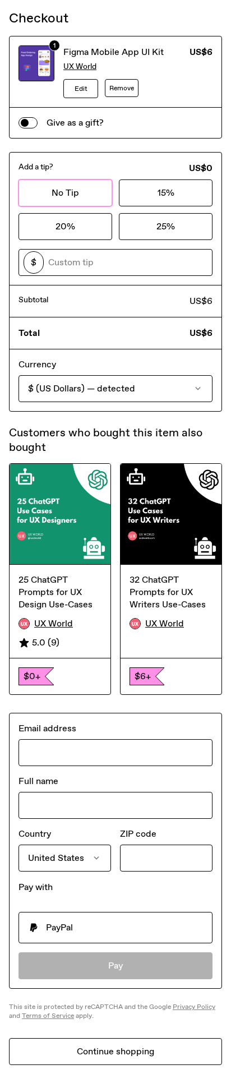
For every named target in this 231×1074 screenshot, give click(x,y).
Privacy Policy (194, 1007)
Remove (121, 88)
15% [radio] (166, 192)
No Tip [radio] (65, 192)
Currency (37, 364)
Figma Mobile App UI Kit (113, 52)
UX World (79, 66)
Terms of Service (48, 1016)
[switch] (28, 122)
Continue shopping (115, 1051)
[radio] (115, 927)
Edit (81, 89)
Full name (38, 781)
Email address (47, 728)
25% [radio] (165, 226)
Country (35, 833)
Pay (115, 965)
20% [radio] (65, 226)
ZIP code (138, 833)
